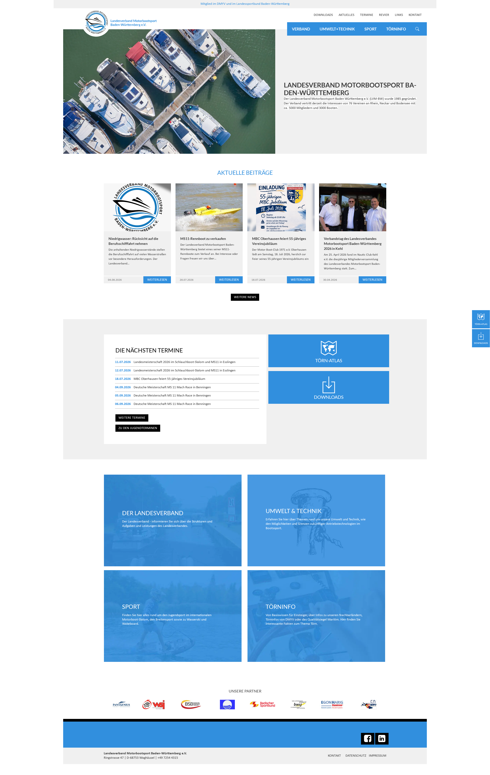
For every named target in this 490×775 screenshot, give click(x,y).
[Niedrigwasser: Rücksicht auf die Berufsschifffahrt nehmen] (137, 207)
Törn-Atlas (328, 360)
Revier (384, 15)
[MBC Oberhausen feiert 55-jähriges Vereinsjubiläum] (280, 207)
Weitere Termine (131, 418)
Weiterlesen (157, 279)
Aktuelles (346, 15)
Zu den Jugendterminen (137, 428)
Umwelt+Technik (316, 520)
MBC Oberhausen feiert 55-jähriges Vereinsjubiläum (169, 379)
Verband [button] (301, 29)
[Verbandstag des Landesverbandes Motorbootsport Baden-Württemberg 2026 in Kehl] (352, 207)
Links (399, 15)
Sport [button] (370, 29)
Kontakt (415, 15)
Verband (173, 520)
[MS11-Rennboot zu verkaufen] (209, 207)
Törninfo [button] (396, 29)
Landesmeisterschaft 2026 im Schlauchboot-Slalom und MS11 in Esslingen (184, 362)
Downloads (323, 15)
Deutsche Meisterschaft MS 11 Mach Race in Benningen (172, 387)
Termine (366, 15)
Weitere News (245, 297)
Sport (173, 616)
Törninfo (316, 616)
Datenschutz (355, 755)
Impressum (377, 755)
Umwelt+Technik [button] (337, 29)
